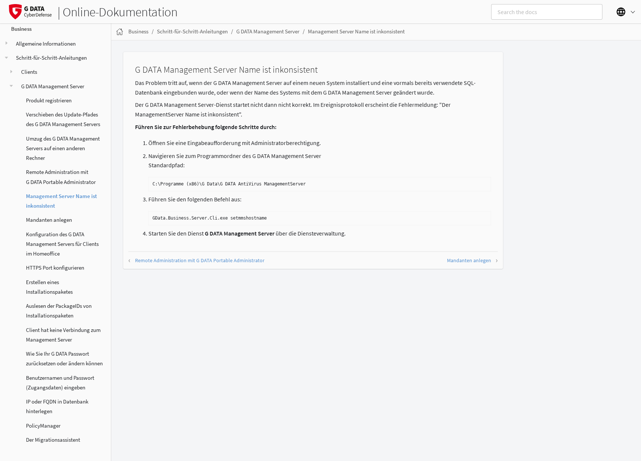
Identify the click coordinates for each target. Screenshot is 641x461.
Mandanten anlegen (49, 219)
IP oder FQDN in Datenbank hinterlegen (57, 406)
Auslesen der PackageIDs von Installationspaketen (59, 310)
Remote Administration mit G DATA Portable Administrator (61, 176)
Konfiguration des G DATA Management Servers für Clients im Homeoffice (62, 244)
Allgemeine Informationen (46, 43)
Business (21, 28)
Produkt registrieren (49, 100)
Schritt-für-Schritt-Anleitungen (51, 57)
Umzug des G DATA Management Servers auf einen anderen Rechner (63, 148)
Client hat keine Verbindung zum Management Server (63, 334)
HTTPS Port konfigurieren (55, 267)
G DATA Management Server (52, 86)
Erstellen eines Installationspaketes (49, 287)
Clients (29, 71)
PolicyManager (43, 425)
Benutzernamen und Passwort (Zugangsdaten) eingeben (60, 382)
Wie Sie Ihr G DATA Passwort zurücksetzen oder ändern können (64, 358)
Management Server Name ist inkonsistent (61, 200)
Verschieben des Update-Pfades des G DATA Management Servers (63, 119)
